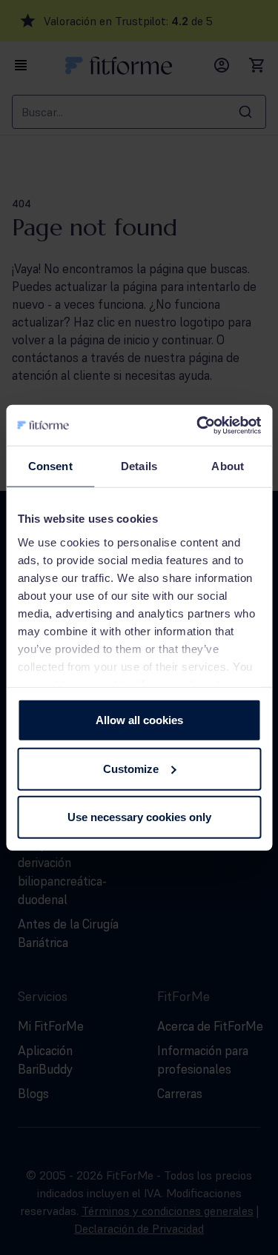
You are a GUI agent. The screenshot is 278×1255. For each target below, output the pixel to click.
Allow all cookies (139, 720)
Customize (131, 768)
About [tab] (227, 466)
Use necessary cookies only (139, 817)
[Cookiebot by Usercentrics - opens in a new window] (198, 425)
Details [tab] (139, 466)
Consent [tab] (50, 466)
